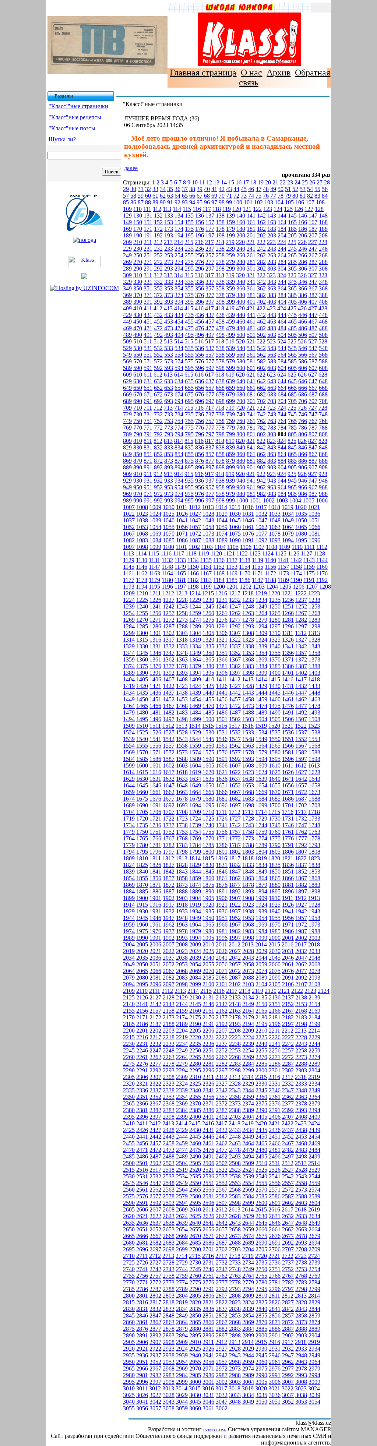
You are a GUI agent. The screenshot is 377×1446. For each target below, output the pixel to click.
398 (220, 302)
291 (148, 268)
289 (127, 268)
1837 (301, 865)
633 (168, 381)
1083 (142, 540)
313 (168, 275)
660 (240, 388)
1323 (248, 639)
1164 (167, 573)
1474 (261, 706)
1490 (275, 712)
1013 (208, 507)
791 (148, 434)
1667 (235, 792)
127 (308, 209)
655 (189, 388)
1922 (235, 905)
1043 (208, 520)
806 (302, 434)
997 (209, 500)
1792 (301, 845)
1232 (235, 600)
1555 (142, 746)
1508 (314, 719)
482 (261, 328)
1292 (235, 626)
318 (219, 275)
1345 (142, 653)
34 (163, 189)
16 (239, 182)
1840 (142, 871)
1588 (182, 759)
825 (292, 441)
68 (207, 196)
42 (222, 189)
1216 (221, 593)
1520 (274, 726)
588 (323, 361)
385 (292, 295)
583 (271, 361)
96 (207, 202)
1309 (261, 633)
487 (313, 328)
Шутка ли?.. (64, 139)
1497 (169, 719)
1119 (203, 553)
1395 (208, 673)
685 (292, 394)
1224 (129, 600)
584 (282, 361)
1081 (314, 533)
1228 (182, 600)
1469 (195, 706)
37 (185, 189)
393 (168, 302)
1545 (208, 739)
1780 (142, 845)
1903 (182, 898)
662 (261, 388)
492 (158, 335)
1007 (129, 507)
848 (323, 447)
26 (312, 182)
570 (137, 361)
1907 (235, 898)
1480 (142, 712)
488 (323, 328)
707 (313, 401)
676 (199, 394)
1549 (261, 739)
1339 (261, 646)
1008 (142, 507)
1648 (182, 785)
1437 (169, 693)
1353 (248, 653)
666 (302, 388)
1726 (222, 818)
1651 (222, 785)
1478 (314, 706)
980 (240, 494)
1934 (195, 911)
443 (271, 315)
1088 (208, 540)
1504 (261, 719)
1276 (222, 620)
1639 (261, 779)
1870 (142, 885)
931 (148, 480)
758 (220, 421)
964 (282, 487)
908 (323, 467)
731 (148, 414)
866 (302, 454)
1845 (208, 871)
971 (148, 494)
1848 (248, 871)
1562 (235, 746)
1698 (248, 805)
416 (199, 308)
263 (271, 255)
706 (302, 401)
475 (189, 328)
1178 (141, 580)
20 (268, 182)
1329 (129, 646)
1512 (168, 726)
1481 (155, 712)
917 (209, 474)
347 (313, 282)
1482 (169, 712)
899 (230, 467)
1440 (208, 693)
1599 (129, 765)
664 (282, 388)
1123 (255, 553)
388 (323, 295)
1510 (142, 726)
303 (271, 268)
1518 (248, 726)
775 (189, 427)
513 (168, 341)
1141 (283, 560)
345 (292, 282)
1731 (288, 818)
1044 (222, 520)
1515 (208, 726)
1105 (233, 547)
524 (281, 341)
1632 (169, 779)
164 (282, 222)
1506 (288, 719)
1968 (248, 924)
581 (251, 361)
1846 (222, 871)
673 (168, 394)
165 (292, 222)
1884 (129, 891)
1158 (296, 567)
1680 (208, 799)
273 (168, 262)
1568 (314, 746)
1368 (248, 659)
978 (220, 494)
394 (179, 302)
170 (137, 229)
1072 (195, 533)
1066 (314, 527)
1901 (155, 898)
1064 (288, 527)
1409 (195, 679)
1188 (270, 580)
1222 (301, 593)
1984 (261, 931)
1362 (169, 659)
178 (220, 229)
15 (231, 182)
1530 (208, 732)
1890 (208, 891)
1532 (235, 732)
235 (189, 249)
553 (168, 355)
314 (178, 275)
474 (179, 328)
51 (288, 189)
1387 (301, 666)
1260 (208, 613)
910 (137, 474)
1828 (182, 865)
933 (168, 480)
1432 (301, 686)
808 (323, 434)
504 (282, 335)
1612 (301, 765)
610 (137, 374)
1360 (142, 659)
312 (158, 275)
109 (127, 209)
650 (137, 388)
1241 (155, 606)
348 (323, 282)
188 (323, 229)
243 (271, 249)
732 (158, 414)
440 (240, 315)
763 (271, 421)
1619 (195, 772)
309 (127, 275)
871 (148, 461)
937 (209, 480)
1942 (301, 911)
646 (302, 381)
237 (209, 249)
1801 (222, 852)
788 (323, 427)
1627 (301, 772)
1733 (314, 818)
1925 (275, 905)
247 (313, 249)
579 (230, 361)
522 (261, 341)
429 (127, 315)
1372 (301, 659)
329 (127, 282)
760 (240, 421)
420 (240, 308)
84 (325, 196)
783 (271, 427)
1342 (301, 646)
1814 (195, 858)
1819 (261, 858)
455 (189, 321)
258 (220, 255)
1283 (314, 620)
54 (310, 189)
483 (271, 328)
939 (230, 480)
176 (199, 229)
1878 (248, 885)
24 (297, 182)
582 (261, 361)
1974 (129, 931)
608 (323, 368)
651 (148, 388)
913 (168, 474)
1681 (222, 799)
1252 (301, 606)
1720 (142, 818)
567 (313, 355)
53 (303, 189)
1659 (129, 792)
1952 (235, 918)
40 (207, 189)
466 (302, 321)
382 (261, 295)
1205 (285, 586)
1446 (288, 693)
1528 (182, 732)
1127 (306, 553)
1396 (222, 673)
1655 (275, 785)
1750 (142, 832)
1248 (248, 606)
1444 (261, 693)
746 (302, 414)
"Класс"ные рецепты (75, 117)
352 (158, 288)
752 (158, 421)
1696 (222, 805)
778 (220, 427)
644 (282, 381)
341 (251, 282)
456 (199, 321)
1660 (142, 792)
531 (148, 348)
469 (127, 328)
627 (312, 374)
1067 (129, 533)
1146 (141, 567)
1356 (288, 653)
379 (230, 295)
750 (137, 421)
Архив (278, 72)
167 (313, 222)
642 (261, 381)
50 (280, 189)
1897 (301, 891)
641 (251, 381)
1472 (235, 706)
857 (209, 454)
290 (137, 268)
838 (220, 447)
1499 (195, 719)
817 (209, 441)
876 (199, 461)
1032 (261, 514)
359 (230, 288)
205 (292, 235)
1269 (129, 620)
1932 (169, 911)
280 (240, 262)
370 (137, 295)
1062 (261, 527)
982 (261, 494)
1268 (314, 613)
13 (216, 182)
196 (199, 235)
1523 (314, 726)
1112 (321, 547)
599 (230, 368)
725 (292, 408)
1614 (129, 772)
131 (148, 215)
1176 (322, 573)
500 (240, 335)
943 (271, 480)
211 (148, 242)
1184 (219, 580)
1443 (248, 693)
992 (158, 500)
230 (137, 249)
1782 (169, 845)
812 (158, 441)
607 (313, 368)
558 (220, 355)
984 (282, 494)
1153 (231, 567)
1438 (182, 693)
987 (313, 494)
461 (251, 321)
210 (137, 242)
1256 (155, 613)
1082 (129, 540)
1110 (297, 547)
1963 (182, 924)
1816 (221, 858)
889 (127, 467)
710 (137, 408)
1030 (235, 514)
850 (137, 454)
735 (189, 414)
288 (323, 262)
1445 (275, 693)
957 (209, 487)
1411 (221, 679)
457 (209, 321)
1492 (301, 712)
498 (220, 335)
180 (240, 229)
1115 (153, 553)
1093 (275, 540)
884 (282, 461)
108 (320, 202)
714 (178, 408)
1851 (288, 871)
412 (158, 308)
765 (292, 421)
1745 (275, 825)
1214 (195, 593)
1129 (128, 560)
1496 (155, 719)
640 (240, 381)
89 (155, 202)
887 (313, 461)
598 (220, 368)
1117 (178, 553)
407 (313, 302)
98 (222, 202)
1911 (287, 898)
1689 (129, 805)
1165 (180, 573)
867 (313, 454)
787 (313, 427)
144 (282, 215)
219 (230, 242)
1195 (154, 586)
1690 (142, 805)
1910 (275, 898)
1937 (235, 911)
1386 (288, 666)
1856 (155, 878)
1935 (208, 911)
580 (240, 361)
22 (283, 182)
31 (141, 189)
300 (240, 268)
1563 (248, 746)
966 (302, 487)
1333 (182, 646)
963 (271, 487)
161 (251, 222)
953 (168, 487)
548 (323, 348)
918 (219, 474)
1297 (301, 626)
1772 (235, 838)
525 (292, 341)
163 (271, 222)
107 (310, 202)
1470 (208, 706)
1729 (261, 818)
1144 (322, 560)
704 (282, 401)
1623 (248, 772)
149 (127, 222)
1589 (195, 759)
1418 (314, 679)
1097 (129, 547)
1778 (314, 838)
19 (261, 182)
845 (292, 447)
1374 (129, 666)
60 (148, 196)
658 (220, 388)
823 (271, 441)
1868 (314, 878)
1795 (142, 852)
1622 (235, 772)
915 (188, 474)
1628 (314, 772)
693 (168, 401)
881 (251, 461)
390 (137, 302)
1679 (195, 799)
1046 (248, 520)
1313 (314, 633)
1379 (195, 666)
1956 (288, 918)
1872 (169, 885)
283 (271, 262)
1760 (275, 832)
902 (261, 467)
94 (192, 202)
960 (240, 487)
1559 (195, 746)
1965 (208, 924)
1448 (314, 693)
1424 (195, 686)
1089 (222, 540)
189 (127, 235)
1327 (301, 639)
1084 (155, 540)
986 (302, 494)
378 (220, 295)
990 (137, 500)
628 (322, 374)
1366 (222, 659)
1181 (180, 580)
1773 (248, 838)
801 (251, 434)
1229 (195, 600)
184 (282, 229)
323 (271, 275)
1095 (301, 540)
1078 (275, 533)
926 (302, 474)
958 (220, 487)
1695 (208, 805)
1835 (275, 865)
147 (313, 215)
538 (220, 348)
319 (230, 275)
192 (158, 235)
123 (267, 209)
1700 (275, 805)
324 (281, 275)
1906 (222, 898)
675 (189, 394)
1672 (301, 792)
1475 (275, 706)
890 (137, 467)
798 (220, 434)
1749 (129, 832)
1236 (288, 600)
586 (302, 361)
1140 (270, 560)
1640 (275, 779)
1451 (155, 699)
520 (240, 341)
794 (179, 434)
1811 (155, 858)
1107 (258, 547)
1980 (208, 931)
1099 (155, 547)
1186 (244, 580)
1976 (155, 931)
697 (209, 401)
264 (282, 255)
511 (148, 341)
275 (189, 262)
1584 (129, 759)
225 (292, 242)
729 (127, 414)
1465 (142, 706)
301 (251, 268)
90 (163, 202)
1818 (248, 858)
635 (189, 381)
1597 (301, 759)
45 (244, 189)
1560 (208, 746)
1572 (169, 752)
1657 (301, 785)
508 (323, 335)
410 (137, 308)
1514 (195, 726)
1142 (296, 560)
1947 (169, 918)
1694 (195, 805)
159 (230, 222)
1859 (195, 878)
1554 (129, 746)
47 (258, 189)
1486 (222, 712)
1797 (169, 852)
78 (280, 196)
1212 (168, 593)
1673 (314, 792)
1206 (298, 586)
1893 (248, 891)
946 (302, 480)
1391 (155, 673)
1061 (248, 527)
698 (220, 401)
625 (292, 374)
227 (312, 242)
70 (222, 196)
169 (127, 229)
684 (282, 394)
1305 (208, 633)
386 (302, 295)
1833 (248, 865)
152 (158, 222)
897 (209, 467)
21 (275, 182)
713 (168, 408)
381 (251, 295)
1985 (275, 931)
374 (179, 295)
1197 (180, 586)
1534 (261, 732)
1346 (155, 653)
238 (220, 249)
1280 (275, 620)
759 (230, 421)
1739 (195, 825)
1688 (314, 799)
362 (261, 288)
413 (168, 308)
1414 (261, 679)
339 (230, 282)
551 (148, 355)
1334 (195, 646)
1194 (141, 586)
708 (323, 401)
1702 (301, 805)
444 (282, 315)
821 (250, 441)
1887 (169, 891)
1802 (235, 852)
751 (148, 421)
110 (137, 209)
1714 (261, 812)
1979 (195, 931)
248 (323, 249)
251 (148, 255)
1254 (129, 613)
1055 (169, 527)
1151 (206, 567)
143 (271, 215)
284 (282, 262)
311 (148, 275)
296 (199, 268)
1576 (222, 752)
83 (317, 196)
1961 (155, 924)
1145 (128, 567)
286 (302, 262)
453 (168, 321)
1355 (275, 653)
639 (230, 381)
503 (271, 335)
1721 (155, 818)
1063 (275, 527)
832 (158, 447)
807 (313, 434)
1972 (301, 924)
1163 (154, 573)
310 (137, 275)
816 (199, 441)
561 (251, 355)
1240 (142, 606)
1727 (235, 818)
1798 (182, 852)
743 (271, 414)
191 (148, 235)
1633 (182, 779)
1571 (155, 752)
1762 (301, 832)
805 (292, 434)
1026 (182, 514)
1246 (222, 606)
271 (148, 262)
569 (127, 361)
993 (168, 500)
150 (137, 222)
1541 (155, 739)
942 (261, 480)
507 (313, 335)
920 (240, 474)
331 (148, 282)
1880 (275, 885)
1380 (208, 666)
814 (178, 441)
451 (148, 321)
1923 (248, 905)
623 (271, 374)
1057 (195, 527)
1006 (322, 500)
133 (168, 215)
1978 (182, 931)
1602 (169, 765)
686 (302, 394)
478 (220, 328)
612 (158, 374)
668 (323, 388)
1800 (208, 852)
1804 (261, 852)
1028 (208, 514)
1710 (208, 812)
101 (248, 202)
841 (251, 447)
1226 (155, 600)
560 (240, 355)
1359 (129, 659)
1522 (301, 726)
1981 (222, 931)
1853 (314, 871)
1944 (129, 918)
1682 (235, 799)
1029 (222, 514)
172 (158, 229)
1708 (182, 812)
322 (261, 275)
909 (127, 474)
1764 (129, 838)
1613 (314, 765)
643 (271, 381)
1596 (288, 759)
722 (261, 408)
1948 (182, 918)
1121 (229, 553)
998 (220, 500)
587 (313, 361)
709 (127, 408)
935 (189, 480)
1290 (208, 626)
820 (240, 441)
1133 (180, 560)
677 (209, 394)
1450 (142, 699)
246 (302, 249)
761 (251, 421)
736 (199, 414)
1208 (325, 586)
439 (230, 315)
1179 (154, 580)
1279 (261, 620)
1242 (169, 606)
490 (137, 335)
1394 (195, 673)
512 (158, 341)
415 (188, 308)
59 (141, 196)
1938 (248, 911)
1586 (155, 759)
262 (261, 255)
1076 (248, 533)
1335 (208, 646)
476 (199, 328)
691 (148, 401)
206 (302, 235)
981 (251, 494)
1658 (314, 785)
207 (313, 235)
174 (179, 229)
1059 (222, 527)
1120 (216, 553)
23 (290, 182)
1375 (142, 666)
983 (271, 494)
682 (261, 394)
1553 (314, 739)
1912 (301, 898)
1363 (182, 659)
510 (137, 341)
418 (219, 308)
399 (230, 302)
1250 (275, 606)
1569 (129, 752)
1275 (208, 620)
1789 (261, 845)
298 (220, 268)
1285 (142, 626)
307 (313, 268)
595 (189, 368)
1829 (195, 865)
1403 (314, 673)
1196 (167, 586)
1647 (169, 785)
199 (230, 235)
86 (133, 202)
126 (298, 209)
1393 (182, 673)
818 (219, 441)
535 (189, 348)
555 (189, 355)
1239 (129, 606)
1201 (232, 586)
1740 (208, 825)
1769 (195, 838)
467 (313, 321)
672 (158, 394)
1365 (208, 659)
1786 (222, 845)
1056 (182, 527)
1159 (309, 567)
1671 (288, 792)
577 (209, 361)
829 (127, 447)
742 (261, 414)
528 (322, 341)
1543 (182, 739)
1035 (301, 514)
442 (261, 315)
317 (209, 275)
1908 (248, 898)
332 (158, 282)
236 (199, 249)
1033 (275, 514)
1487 (235, 712)
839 (230, 447)
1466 (155, 706)
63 (170, 196)
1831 (222, 865)
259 (230, 255)
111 (147, 209)
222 (261, 242)
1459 (261, 699)
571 (148, 361)
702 (261, 401)
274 (179, 262)
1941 (288, 911)
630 (137, 381)
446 (302, 315)
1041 (182, 520)
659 (230, 388)
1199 (206, 586)
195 (189, 235)
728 (322, 408)
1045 (235, 520)
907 (313, 467)
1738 (182, 825)
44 (236, 189)
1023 (142, 514)
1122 (242, 553)
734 (179, 414)
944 (282, 480)
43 (229, 189)
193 (168, 235)
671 (148, 394)
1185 (231, 580)
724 (281, 408)
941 (251, 480)
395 (189, 302)
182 (261, 229)
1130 (141, 560)
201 (251, 235)
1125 (280, 553)
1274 (195, 620)
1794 (129, 852)
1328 (314, 639)
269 (127, 262)
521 (250, 341)
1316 (155, 639)
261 (251, 255)
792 (158, 434)
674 (179, 394)
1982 (235, 931)
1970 (275, 924)
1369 (261, 659)
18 (253, 182)
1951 (222, 918)
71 (229, 196)
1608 (248, 765)
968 (323, 487)
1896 (288, 891)
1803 (248, 852)
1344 (129, 653)
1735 (142, 825)
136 (199, 215)
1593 (248, 759)
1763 (314, 832)
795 (189, 434)
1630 (142, 779)
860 (240, 454)
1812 (168, 858)
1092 (261, 540)
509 (127, 341)
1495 (142, 719)
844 (282, 447)
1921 (222, 905)
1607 (235, 765)
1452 (169, 699)
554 (179, 355)
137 (209, 215)
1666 (222, 792)
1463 (314, 699)
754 (179, 421)
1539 (129, 739)
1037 (129, 520)
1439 (195, 693)
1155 (257, 567)
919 (230, 474)
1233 (248, 600)
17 (246, 182)
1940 (275, 911)
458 (220, 321)
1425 (208, 686)
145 (292, 215)
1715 (274, 812)
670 (137, 394)
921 (250, 474)
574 (179, 361)
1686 (288, 799)
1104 (220, 547)
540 (240, 348)
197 (209, 235)
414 (178, 308)
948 (323, 480)
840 (240, 447)
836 (199, 447)
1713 (248, 812)
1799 (195, 852)
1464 (129, 706)
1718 (314, 812)
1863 (248, 878)
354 (179, 288)
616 (199, 374)
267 (313, 255)
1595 (275, 759)
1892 (235, 891)
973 (168, 494)
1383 (248, 666)
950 (137, 487)
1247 (235, 606)
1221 (287, 593)
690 (137, 401)
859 (230, 454)
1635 (208, 779)
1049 (288, 520)
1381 (222, 666)
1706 (155, 812)
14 (224, 182)
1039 (155, 520)
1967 (235, 924)
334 (179, 282)
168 (323, 222)
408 (323, 302)
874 (179, 461)
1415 (274, 679)
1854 (129, 878)
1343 (314, 646)
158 (220, 222)
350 (137, 288)
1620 (208, 772)
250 (137, 255)
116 (197, 209)
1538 (314, 732)
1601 (155, 765)
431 (148, 315)
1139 (257, 560)
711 (148, 408)
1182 (193, 580)
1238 (314, 600)
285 (292, 262)
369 (127, 295)
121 (247, 209)
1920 (208, 905)
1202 (245, 586)
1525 (142, 732)
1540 (142, 739)
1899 (129, 898)
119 (226, 209)
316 (199, 275)
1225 (142, 600)
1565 (275, 746)
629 (127, 381)
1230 (208, 600)
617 (209, 374)
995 (189, 500)
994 (179, 500)
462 (261, 321)
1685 (275, 799)
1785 (208, 845)
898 (220, 467)
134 (179, 215)
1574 (195, 752)
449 (127, 321)
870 (137, 461)
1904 (195, 898)
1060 (235, 527)
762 (261, 421)
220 (240, 242)
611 (148, 374)
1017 (261, 507)
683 (271, 394)
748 (323, 414)
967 (313, 487)
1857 (169, 878)
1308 (248, 633)
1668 (248, 792)
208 (323, 235)
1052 (129, 527)
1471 (222, 706)
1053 (142, 527)
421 (250, 308)
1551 (288, 739)
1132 (167, 560)
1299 (129, 633)
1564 (261, 746)
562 (261, 355)
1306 (222, 633)
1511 (155, 726)
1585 (142, 759)
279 (230, 262)
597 (209, 368)
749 (127, 421)
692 (158, 401)
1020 (301, 507)
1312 (301, 633)
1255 (142, 613)
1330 (142, 646)
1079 (288, 533)
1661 (155, 792)
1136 (219, 560)
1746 (288, 825)
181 (251, 229)
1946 (155, 918)
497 (209, 335)
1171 (257, 573)
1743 (248, 825)
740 (240, 414)
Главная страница (203, 72)
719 (230, 408)
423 (271, 308)
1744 (261, 825)
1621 (222, 772)
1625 (275, 772)
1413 (248, 679)
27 (320, 182)
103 (268, 202)
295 (189, 268)
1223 (314, 593)
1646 (155, 785)
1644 (129, 785)
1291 (222, 626)
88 (148, 202)
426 (302, 308)
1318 (182, 639)
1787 (235, 845)
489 (127, 335)
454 (179, 321)
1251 (288, 606)
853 (168, 454)
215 (188, 242)
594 (179, 368)
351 (148, 288)
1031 (248, 514)
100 (237, 202)
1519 (261, 726)
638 (220, 381)
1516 (221, 726)
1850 (275, 871)
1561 (222, 746)
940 (240, 480)
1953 (248, 918)
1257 (169, 613)
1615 (142, 772)
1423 (182, 686)
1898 (314, 891)
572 (158, 361)
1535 (275, 732)
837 (209, 447)
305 (292, 268)
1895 (275, 891)
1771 (222, 838)
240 (240, 249)
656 (199, 388)
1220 (274, 593)
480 (240, 328)
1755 (208, 832)
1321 (222, 639)
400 (240, 302)
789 (127, 434)
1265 (275, 613)
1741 (222, 825)
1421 (155, 686)
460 (240, 321)
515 (188, 341)
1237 (301, 600)
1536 (288, 732)
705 (292, 401)
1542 (169, 739)
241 (251, 249)
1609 (261, 765)
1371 (288, 659)
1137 (231, 560)
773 (168, 427)
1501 (222, 719)
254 (179, 255)
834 (179, 447)
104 (279, 202)
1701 (288, 805)
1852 (301, 871)
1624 (261, 772)
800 (240, 434)
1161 (128, 573)
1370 (275, 659)
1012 (195, 507)
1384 (261, 666)
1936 (222, 911)
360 (240, 288)
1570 (142, 752)
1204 (272, 586)
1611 (287, 765)
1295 (275, 626)
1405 (142, 679)
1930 (142, 911)
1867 (301, 878)
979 (230, 494)
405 (292, 302)
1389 (129, 673)
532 (158, 348)
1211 (155, 593)
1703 (314, 805)
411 (148, 308)
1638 (248, 779)
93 (185, 202)
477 (209, 328)
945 (292, 480)
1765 (142, 838)
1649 (195, 785)
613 (168, 374)
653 (168, 388)
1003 (282, 500)
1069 (155, 533)
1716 (287, 812)
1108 (271, 547)
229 (127, 249)
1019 (287, 507)
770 (137, 427)
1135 (206, 560)
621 (250, 374)
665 (292, 388)
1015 (234, 507)
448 (323, 315)
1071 (182, 533)
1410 (208, 679)
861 (251, 454)
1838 (314, 865)
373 (168, 295)
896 (199, 467)
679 (230, 394)
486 (302, 328)
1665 (208, 792)
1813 (181, 858)
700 (240, 401)
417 (209, 308)
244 (282, 249)
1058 (208, 527)
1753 (182, 832)
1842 (169, 871)
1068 (142, 533)
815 (188, 441)
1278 (248, 620)
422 (261, 308)
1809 (129, 858)
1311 (287, 633)
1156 (270, 567)
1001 (255, 500)
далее (131, 168)
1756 (222, 832)
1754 (195, 832)
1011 (181, 507)
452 (158, 321)
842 (261, 447)
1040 (169, 520)
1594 (261, 759)
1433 (314, 686)
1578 (248, 752)
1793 (314, 845)
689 (127, 401)
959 (230, 487)
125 (288, 209)
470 (137, 328)
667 (313, 388)
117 (206, 209)
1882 (301, 885)
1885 (142, 891)
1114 (141, 553)
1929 (129, 911)
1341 (288, 646)
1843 (182, 871)
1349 (195, 653)
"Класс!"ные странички (78, 106)
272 (158, 262)
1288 (182, 626)
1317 (169, 639)
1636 (222, 779)
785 (292, 427)
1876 (222, 885)
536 (199, 348)
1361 (155, 659)
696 (199, 401)
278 (220, 262)
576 (199, 361)
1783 (182, 845)
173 (168, 229)
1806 (288, 852)
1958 (314, 918)
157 (209, 222)
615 (188, 374)
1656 (288, 785)
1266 (288, 613)
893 (168, 467)
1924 (261, 905)
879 (230, 461)
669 (127, 394)
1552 (301, 739)
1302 (169, 633)
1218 (248, 593)
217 (209, 242)
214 (178, 242)
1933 (182, 911)
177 (209, 229)
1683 (248, 799)
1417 (301, 679)
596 (199, 368)
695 (189, 401)
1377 (169, 666)
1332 (169, 646)
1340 (275, 646)
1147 (154, 567)
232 (158, 249)
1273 (182, 620)
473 (168, 328)
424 (281, 308)
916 (199, 474)
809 (127, 441)
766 (302, 421)
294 (179, 268)
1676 (155, 799)
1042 (195, 520)
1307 (235, 633)
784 (282, 427)
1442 (235, 693)
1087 (195, 540)
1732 (301, 818)
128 (319, 209)
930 (137, 480)
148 (323, 215)
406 (302, 302)
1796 (155, 852)
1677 (169, 799)
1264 (261, 613)
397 (209, 302)
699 (230, 401)
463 (271, 321)
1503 (248, 719)
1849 (261, 871)
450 (137, 321)
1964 (195, 924)
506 (302, 335)
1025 (169, 514)
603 (271, 368)
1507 (301, 719)
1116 (166, 553)
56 (325, 189)
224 (281, 242)
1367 (235, 659)
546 (302, 348)
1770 (208, 838)
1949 (195, 918)
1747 (301, 825)
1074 (222, 533)
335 (189, 282)
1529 (195, 732)
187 (313, 229)
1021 (314, 507)
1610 (275, 765)
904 (282, 467)
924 (281, 474)
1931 (155, 911)
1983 (248, 931)
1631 (155, 779)
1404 (129, 679)
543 (271, 348)
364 (282, 288)
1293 (248, 626)
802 (261, 434)
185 (292, 229)
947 (313, 480)
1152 (219, 567)
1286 (155, 626)
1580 (275, 752)
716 (199, 408)
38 (192, 189)
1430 (275, 686)
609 (127, 374)
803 (271, 434)
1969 (261, 924)
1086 (182, 540)
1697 (235, 805)
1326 (288, 639)
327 (312, 275)
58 (133, 196)
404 (282, 302)
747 (313, 414)
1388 (314, 666)
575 (189, 361)
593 (168, 368)
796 (199, 434)
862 (261, 454)
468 (323, 321)
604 (282, 368)
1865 (275, 878)
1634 (195, 779)
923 (271, 474)
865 (292, 454)
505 (292, 335)
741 (251, 414)
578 (220, 361)
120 (236, 209)
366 (302, 288)
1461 (288, 699)
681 (251, 394)
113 (167, 209)
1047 (261, 520)
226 (302, 242)
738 (220, 414)
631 (148, 381)
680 (240, 394)
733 (168, 414)
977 (209, 494)
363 (271, 288)
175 (189, 229)
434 (179, 315)
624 (281, 374)
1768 (182, 838)
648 (323, 381)
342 (261, 282)
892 (158, 467)
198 (220, 235)
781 (251, 427)
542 (261, 348)
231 (148, 249)
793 (168, 434)
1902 (169, 898)
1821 (287, 858)
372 (158, 295)
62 (163, 196)
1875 (208, 885)
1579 (261, 752)
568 (323, 355)
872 (158, 461)
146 (302, 215)
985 (292, 494)
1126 (293, 553)
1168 (219, 573)
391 (148, 302)
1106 (245, 547)
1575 (208, 752)
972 (158, 494)
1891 (222, 891)
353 (168, 288)
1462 (301, 699)
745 (292, 414)
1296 (288, 626)
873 (168, 461)
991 (148, 500)
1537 (301, 732)
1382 (235, 666)
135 (189, 215)
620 (240, 374)
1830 (208, 865)
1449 (129, 699)
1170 (244, 573)
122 (257, 209)
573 (168, 361)
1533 (248, 732)
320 (240, 275)
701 (251, 401)
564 (282, 355)
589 (127, 368)
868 (323, 454)
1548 (248, 739)
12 (209, 182)
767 (313, 421)
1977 (169, 931)
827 (312, 441)
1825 (142, 865)
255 (189, 255)
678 (220, 394)
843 (271, 447)
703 (271, 401)
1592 (235, 759)
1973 (314, 924)
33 (155, 189)
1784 (195, 845)
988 (323, 494)
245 (292, 249)
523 (271, 341)
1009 (155, 507)
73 (244, 196)
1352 (235, 653)
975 (189, 494)
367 (313, 288)
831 (148, 447)
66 (192, 196)
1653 (248, 785)
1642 (301, 779)
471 (148, 328)
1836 (288, 865)
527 (312, 341)
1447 (301, 693)
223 (271, 242)
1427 (235, 686)
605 (292, 368)
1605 (208, 765)
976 (199, 494)
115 (187, 209)
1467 (169, 706)
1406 (155, 679)
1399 (261, 673)
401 (251, 302)
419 (230, 308)
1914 (129, 905)
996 (199, 500)
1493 (314, 712)
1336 (222, 646)
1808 (314, 852)
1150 (193, 567)
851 (148, 454)
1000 (242, 500)
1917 (169, 905)
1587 (169, 759)
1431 (288, 686)
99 (229, 202)
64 (177, 196)
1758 (248, 832)
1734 (129, 825)
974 (179, 494)
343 (271, 282)
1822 (301, 858)
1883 (314, 885)
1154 (244, 567)
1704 (129, 812)
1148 (167, 567)
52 (295, 189)
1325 (275, 639)
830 (137, 447)
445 (292, 315)
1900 (142, 898)
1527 (169, 732)
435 (189, 315)
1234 (261, 600)
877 (209, 461)
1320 (208, 639)
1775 (275, 838)
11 (202, 182)
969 (127, 494)
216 (199, 242)
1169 (231, 573)
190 (137, 235)
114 (177, 209)
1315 (142, 639)
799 (230, 434)
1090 (235, 540)
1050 (301, 520)
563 (271, 355)
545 (292, 348)
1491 (288, 712)
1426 (222, 686)
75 (258, 196)
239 (230, 249)
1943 (314, 911)
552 (158, 355)
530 (137, 348)
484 (282, 328)
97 (214, 202)
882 (261, 461)
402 (261, 302)
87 (141, 202)
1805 (275, 852)
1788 (248, 845)
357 (209, 288)
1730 (275, 818)
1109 (284, 547)
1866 (288, 878)
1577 (235, 752)
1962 (169, 924)
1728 (248, 818)
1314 (129, 639)
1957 (301, 918)
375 (189, 295)
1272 (169, 620)
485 (292, 328)
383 (271, 295)
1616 (155, 772)
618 (219, 374)
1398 (248, 673)
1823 (314, 858)
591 (148, 368)
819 (230, 441)
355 (189, 288)
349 (127, 288)
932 (158, 480)
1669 (261, 792)
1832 (235, 865)
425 (292, 308)
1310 (275, 633)
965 (292, 487)
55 (317, 189)
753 (168, 421)
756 (199, 421)
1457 (235, 699)
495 (189, 335)
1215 (208, 593)
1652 (235, 785)
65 (185, 196)
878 (220, 461)
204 (282, 235)
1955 (275, 918)
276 (199, 262)
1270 (142, 620)
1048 (275, 520)
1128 (319, 553)
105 (289, 202)
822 (261, 441)
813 (168, 441)
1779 (129, 845)
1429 (261, 686)
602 (261, 368)
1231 (222, 600)
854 (179, 454)
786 (302, 427)
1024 (155, 514)
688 (323, 394)
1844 (195, 871)
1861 (222, 878)
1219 (261, 593)
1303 (182, 633)
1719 (129, 818)
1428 (248, 686)
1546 (222, 739)
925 (292, 474)
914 (178, 474)
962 (261, 487)
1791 (288, 845)
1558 (182, 746)
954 (179, 487)
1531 (222, 732)
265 (292, 255)
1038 (142, 520)
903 (271, 467)
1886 (155, 891)
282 (261, 262)
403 (271, 302)
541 (251, 348)
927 (312, 474)
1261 (222, 613)
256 (199, 255)
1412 (234, 679)
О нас (251, 72)
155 (189, 222)
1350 (208, 653)
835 (189, 447)
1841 (155, 871)
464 (282, 321)
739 (230, 414)
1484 (195, 712)
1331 (155, 646)
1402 (301, 673)
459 (230, 321)
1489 (261, 712)
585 (292, 361)
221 (250, 242)
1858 (182, 878)
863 (271, 454)
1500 (208, 719)
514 (178, 341)
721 (250, 408)
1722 (169, 818)
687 (313, 394)
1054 (155, 527)
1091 (248, 540)
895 (189, 467)
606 (302, 368)
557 (209, 355)
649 (127, 388)
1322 (235, 639)
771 (148, 427)
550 (137, 355)
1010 (169, 507)
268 (323, 255)
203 (271, 235)
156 (199, 222)
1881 (288, 885)
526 (302, 341)
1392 (169, 673)
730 (137, 414)
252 (158, 255)
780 (240, 427)
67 (199, 196)
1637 (235, 779)
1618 (182, 772)
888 (323, 461)
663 (271, 388)
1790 (275, 845)
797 (209, 434)
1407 (169, 679)
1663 (182, 792)
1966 (222, 924)
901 (251, 467)
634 (179, 381)
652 (158, 388)
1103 (207, 547)
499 (230, 335)
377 (209, 295)
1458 (248, 699)
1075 (235, 533)
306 (302, 268)
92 (177, 202)
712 (158, 408)
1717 (301, 812)
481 (251, 328)
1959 (129, 924)
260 (240, 255)
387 (313, 295)
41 (214, 189)
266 (302, 255)
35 (170, 189)
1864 (261, 878)
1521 (287, 726)
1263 (248, 613)
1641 (288, 779)
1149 (180, 567)
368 (323, 288)
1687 (301, 799)
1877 (235, 885)
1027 (195, 514)
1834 (261, 865)
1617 (169, 772)
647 (313, 381)
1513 (181, 726)
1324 (261, 639)
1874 (195, 885)
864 (282, 454)
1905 (208, 898)
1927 (301, 905)
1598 (314, 759)
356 (199, 288)
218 (219, 242)
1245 (208, 606)
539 (230, 348)
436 (199, 315)
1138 (244, 560)
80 (295, 196)
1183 (206, 580)
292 (158, 268)
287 (313, 262)
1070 (169, 533)
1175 (309, 573)
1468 (182, 706)
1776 (288, 838)
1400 (275, 673)
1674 (129, 799)
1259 (195, 613)
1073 (208, 533)
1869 (129, 885)
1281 (288, 620)
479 (230, 328)
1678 (182, 799)
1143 (309, 560)
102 (258, 202)
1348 (182, 653)
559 (230, 355)
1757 (235, 832)
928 (322, 474)
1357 (301, 653)
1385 (275, 666)
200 (240, 235)
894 (179, 467)
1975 (142, 931)
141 (251, 215)
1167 (206, 573)
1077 (261, 533)
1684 (261, 799)
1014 (221, 507)
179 (230, 229)
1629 (129, 779)
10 (195, 182)
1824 (129, 865)
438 (220, 315)
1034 (288, 514)
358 (220, 288)
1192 (322, 580)
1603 (182, 765)
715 (188, 408)
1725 (208, 818)
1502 (235, 719)
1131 (154, 560)
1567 (301, 746)
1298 (314, 626)
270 (137, 262)
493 (168, 335)
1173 (283, 573)
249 (127, 255)
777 (209, 427)
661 (251, 388)
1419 (129, 686)
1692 (169, 805)
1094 (288, 540)
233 (168, 249)
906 (302, 467)
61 (155, 196)
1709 (195, 812)
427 (312, 308)
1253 (314, 606)
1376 (155, 666)
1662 (169, 792)
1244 (195, 606)
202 (261, 235)
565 (292, 355)
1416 (287, 679)
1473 (248, 706)
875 (189, 461)
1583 (314, 752)
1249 (261, 606)
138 (220, 215)
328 (322, 275)
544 (282, 348)
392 (158, 302)
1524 (129, 732)
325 (292, 275)
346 (302, 282)
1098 (142, 547)
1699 (261, 805)
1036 (314, 514)
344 (282, 282)
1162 (141, 573)
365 (292, 288)
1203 (259, 586)
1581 (288, 752)
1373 (314, 659)
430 (137, 315)
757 (209, 421)
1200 (219, 586)
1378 (182, 666)
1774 (261, 838)
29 (126, 189)
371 (148, 295)
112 (157, 209)
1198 (193, 586)
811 (148, 441)
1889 (195, 891)
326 (302, 275)
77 (273, 196)
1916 (155, 905)
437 (209, 315)
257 (209, 255)
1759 (261, 832)
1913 (314, 898)
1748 (314, 825)
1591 (222, 759)
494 (179, 335)
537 (209, 348)
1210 (142, 593)
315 (188, 275)
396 (199, 302)
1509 (129, 726)
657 (209, 388)
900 (240, 467)
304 (282, 268)
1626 (288, 772)
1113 (128, 553)
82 (310, 196)
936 (199, 480)
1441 (222, 693)
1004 (295, 500)
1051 (314, 520)
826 (302, 441)
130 (137, 215)
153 (168, 222)
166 (302, 222)
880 (240, 461)
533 (168, 348)
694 (179, 401)
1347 (169, 653)
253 (168, 255)
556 (199, 355)
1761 (288, 832)
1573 (182, 752)
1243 (182, 606)
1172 (270, 573)
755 (189, 421)
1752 (169, 832)
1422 (169, 686)
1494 (129, 719)
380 (240, 295)
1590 (208, 759)
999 (230, 500)
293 (168, 268)
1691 (155, 805)
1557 (169, 746)
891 (148, 467)
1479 (129, 712)
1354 (261, 653)
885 (292, 461)
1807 (301, 852)
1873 (182, 885)
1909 (261, 898)
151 (148, 222)
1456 (222, 699)
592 (158, 368)
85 (126, 202)
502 (261, 335)
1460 (275, 699)
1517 (234, 726)
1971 (288, 924)
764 (282, 421)
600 (240, 368)
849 (127, 454)
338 (220, 282)
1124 (268, 553)
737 (209, 414)
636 (199, 381)
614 (178, 374)
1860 (208, 878)
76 (266, 196)
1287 (169, 626)
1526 (155, 732)
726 (302, 408)
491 (148, 335)
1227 (169, 600)
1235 (275, 600)
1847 (235, 871)
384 (282, 295)
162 (261, 222)
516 (199, 341)
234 (179, 249)
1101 (181, 547)
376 (199, 295)
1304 (195, 633)
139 (230, 215)
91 (170, 202)
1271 (155, 620)
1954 (261, 918)
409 (127, 308)
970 (137, 494)
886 (302, 461)
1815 (208, 858)
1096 (314, 540)
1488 (248, 712)
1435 (142, 693)
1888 (182, 891)
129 (127, 215)
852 (158, 454)
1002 (269, 500)
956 (199, 487)
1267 (301, 613)
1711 (221, 812)
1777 (301, 838)
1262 (235, 613)
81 (303, 196)
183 (271, 229)
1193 (128, 586)
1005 (308, 500)
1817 (234, 858)
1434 (129, 693)
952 (158, 487)
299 (230, 268)
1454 (195, 699)
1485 (208, 712)
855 (189, 454)
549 (127, 355)
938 (220, 480)
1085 (169, 540)
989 (127, 500)
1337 (235, 646)
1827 (169, 865)
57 (126, 196)
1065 (301, 527)
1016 (248, 507)
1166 (193, 573)
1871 (155, 885)
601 (251, 368)
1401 (288, 673)
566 (302, 355)
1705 (142, 812)
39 (199, 189)
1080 (301, 533)
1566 (288, 746)
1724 (195, 818)
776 (199, 427)
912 (158, 474)
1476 (288, 706)
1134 (193, 560)
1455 (208, 699)
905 (292, 467)
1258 (182, 613)
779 (230, 427)
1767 (169, 838)
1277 (235, 620)
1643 (314, 779)
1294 (261, 626)
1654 (261, 785)
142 (261, 215)
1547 (235, 739)
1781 (155, 845)
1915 (142, 905)
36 (177, 189)
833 (168, 447)
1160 (322, 567)
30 (133, 189)
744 (282, 414)
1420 (142, 686)
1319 (195, 639)
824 (281, 441)
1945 (142, 918)
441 (251, 315)
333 (168, 282)
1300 (142, 633)
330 (137, 282)
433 (168, 315)
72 (236, 196)
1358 (314, 653)
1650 (208, 785)
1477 (301, 706)
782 (261, 427)
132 (158, 215)
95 (199, 202)
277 (209, 262)
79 (288, 196)
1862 (235, 878)
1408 (182, 679)
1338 (248, 646)
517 (209, 341)
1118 (191, 553)
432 (158, 315)
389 (127, 302)
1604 (195, 765)
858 (220, 454)
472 (158, 328)
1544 (195, 739)
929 (127, 480)
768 (323, 421)
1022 (129, 514)
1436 (155, 693)
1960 (142, 924)
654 (179, 388)
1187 (257, 580)
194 (179, 235)
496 (199, 335)
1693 (182, 805)
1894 (261, 891)
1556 (155, 746)
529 (127, 348)
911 (148, 474)
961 (251, 487)
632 (158, 381)
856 (199, 454)
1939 (261, 911)
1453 (182, 699)
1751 (155, 832)
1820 (274, 858)
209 (127, 242)
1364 (195, 659)
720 (240, 408)
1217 (234, 593)
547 (313, 348)
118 (216, 209)
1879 (261, 885)
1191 (309, 580)
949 (127, 487)
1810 (142, 858)
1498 (182, 719)
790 (137, 434)
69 (214, 196)
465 (292, 321)
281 (251, 262)
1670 (275, 792)
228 (322, 242)
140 (240, 215)
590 (137, 368)
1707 (169, 812)
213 (168, 242)
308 (323, 268)
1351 (222, 653)
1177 (128, 580)
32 (148, 189)
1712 (234, 812)
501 (251, 335)
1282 (301, 620)
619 (230, 374)
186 (302, 229)
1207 (312, 586)
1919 (195, 905)
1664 (195, 792)
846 (302, 447)
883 (271, 461)
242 (261, 249)
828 (322, 441)
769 (127, 427)
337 (209, 282)
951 (148, 487)
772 (158, 427)
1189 (283, 580)
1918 (182, 905)
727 (312, 408)
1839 (129, 871)
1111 (309, 547)
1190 (296, 580)
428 (322, 308)
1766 (155, 838)
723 (271, 408)
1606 (222, 765)
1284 (129, 626)
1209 (129, 593)
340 (240, 282)
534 (179, 348)
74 (251, 196)
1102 (194, 547)
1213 (181, 593)
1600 (142, 765)
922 (261, 474)
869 (127, 461)
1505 (275, 719)
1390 (142, 673)
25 (305, 182)
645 (292, 381)
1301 (155, 633)
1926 (288, 905)
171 (148, 229)
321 (250, 275)
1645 (142, 785)
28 (327, 182)
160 (240, 222)
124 (278, 209)
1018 (274, 507)
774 (179, 427)
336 (199, 282)
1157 (283, 567)
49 (273, 189)
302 (261, 268)
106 (299, 202)
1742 (235, 825)
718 (219, 408)
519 (230, 341)
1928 (314, 905)
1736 (155, 825)
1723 (182, 818)
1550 (275, 739)
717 (209, 408)
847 (313, 447)
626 (302, 374)
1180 (167, 580)
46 (251, 189)
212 (158, 242)
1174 (296, 573)
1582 (301, 752)
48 (266, 189)
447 (313, 315)
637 (209, 381)
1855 (142, 878)
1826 (155, 865)
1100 (168, 547)
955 (189, 487)
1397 (235, 673)
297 (209, 268)
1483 (182, 712)
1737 (169, 825)
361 (251, 288)
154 (179, 222)
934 (179, 480)
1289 (195, 626)
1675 (142, 799)
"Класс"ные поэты (72, 128)
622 (261, 374)
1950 (208, 918)
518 (219, 341)
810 (137, 441)
